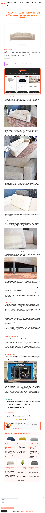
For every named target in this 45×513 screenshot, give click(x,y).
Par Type (21, 2)
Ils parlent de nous (17, 428)
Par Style (27, 2)
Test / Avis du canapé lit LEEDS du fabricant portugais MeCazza (22, 445)
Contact (27, 511)
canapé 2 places (14, 183)
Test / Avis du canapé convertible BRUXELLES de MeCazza (10, 468)
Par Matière (34, 2)
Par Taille (15, 2)
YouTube (12, 428)
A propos (30, 511)
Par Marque (9, 2)
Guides (40, 2)
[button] (7, 5)
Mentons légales (23, 511)
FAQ (32, 511)
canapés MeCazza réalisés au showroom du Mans (26, 58)
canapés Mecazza (30, 63)
